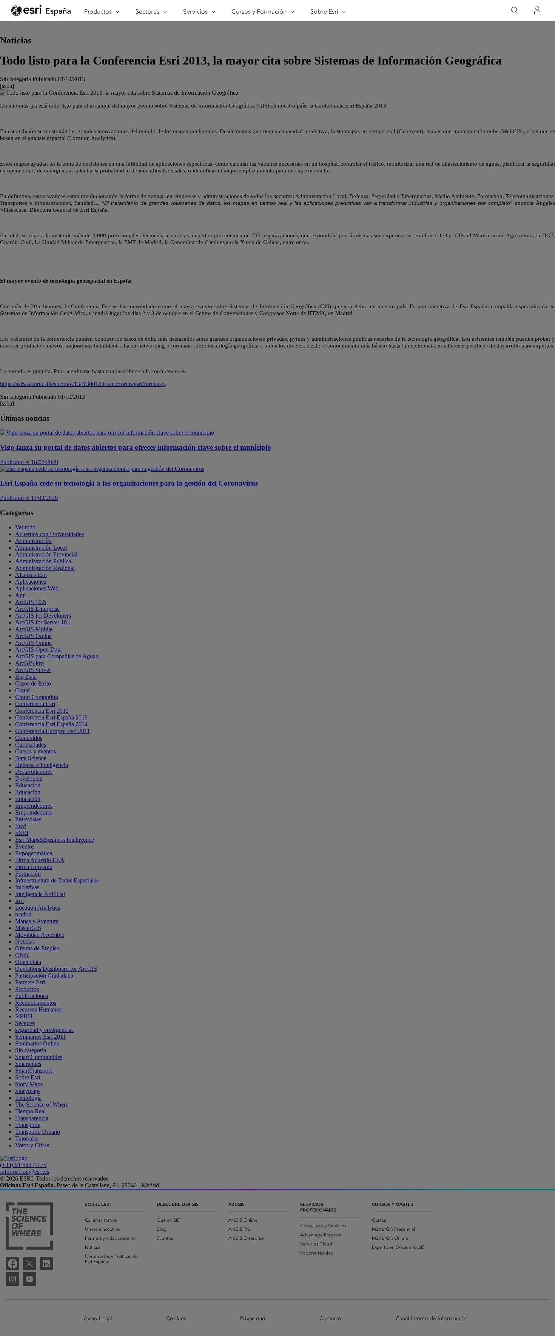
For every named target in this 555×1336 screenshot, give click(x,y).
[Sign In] (537, 11)
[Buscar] (514, 10)
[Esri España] (41, 11)
